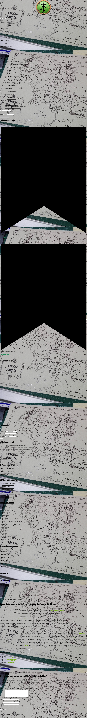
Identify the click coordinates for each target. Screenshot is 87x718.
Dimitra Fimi (4, 555)
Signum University (6, 524)
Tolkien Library (5, 534)
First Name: (2, 433)
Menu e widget (2, 18)
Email (1, 702)
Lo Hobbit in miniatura (11, 99)
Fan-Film (9, 70)
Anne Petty (4, 549)
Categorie (2, 112)
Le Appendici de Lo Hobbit (14, 77)
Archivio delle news (18, 672)
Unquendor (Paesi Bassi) (7, 497)
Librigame (7, 93)
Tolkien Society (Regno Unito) (8, 494)
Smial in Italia (9, 68)
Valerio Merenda (8, 453)
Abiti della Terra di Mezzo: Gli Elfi (13, 84)
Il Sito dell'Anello (5, 516)
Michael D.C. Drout (6, 564)
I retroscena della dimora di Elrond (16, 79)
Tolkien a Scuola (8, 56)
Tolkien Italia (4, 533)
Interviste (7, 55)
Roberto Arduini (12, 672)
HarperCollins (5, 515)
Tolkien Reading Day (9, 34)
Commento (2, 697)
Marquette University (6, 522)
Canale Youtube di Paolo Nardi (8, 510)
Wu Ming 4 (42, 672)
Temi (3, 58)
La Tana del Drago (5, 38)
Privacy (1, 717)
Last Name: (2, 436)
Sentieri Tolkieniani (6, 491)
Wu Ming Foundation (6, 540)
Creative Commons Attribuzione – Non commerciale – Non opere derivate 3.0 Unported (40, 597)
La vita (6, 43)
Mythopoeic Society (6, 486)
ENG (3, 102)
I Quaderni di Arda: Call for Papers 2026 (12, 103)
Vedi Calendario (3, 358)
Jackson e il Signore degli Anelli (13, 61)
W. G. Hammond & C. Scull (7, 567)
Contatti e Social (8, 25)
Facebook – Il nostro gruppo (7, 469)
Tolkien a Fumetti (8, 87)
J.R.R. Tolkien (5, 41)
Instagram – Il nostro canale (7, 473)
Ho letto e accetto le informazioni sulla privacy (10, 428)
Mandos (3, 519)
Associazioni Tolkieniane (12, 67)
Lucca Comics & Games (9, 35)
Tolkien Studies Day (8, 32)
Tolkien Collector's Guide (7, 528)
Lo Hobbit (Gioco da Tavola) (12, 97)
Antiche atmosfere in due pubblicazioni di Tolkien (18, 445)
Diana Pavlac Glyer (6, 554)
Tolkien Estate (5, 530)
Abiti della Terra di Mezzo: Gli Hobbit (14, 82)
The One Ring (9, 96)
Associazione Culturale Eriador (8, 483)
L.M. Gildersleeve (5, 563)
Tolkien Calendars (8, 88)
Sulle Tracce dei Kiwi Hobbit (14, 71)
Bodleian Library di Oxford (7, 507)
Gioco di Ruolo (7, 94)
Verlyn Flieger (5, 566)
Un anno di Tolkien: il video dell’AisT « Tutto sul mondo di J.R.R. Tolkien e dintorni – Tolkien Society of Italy (42, 680)
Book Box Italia (8, 449)
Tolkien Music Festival (6, 536)
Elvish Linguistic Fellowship (7, 513)
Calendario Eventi (5, 100)
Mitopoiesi (7, 31)
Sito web (1, 704)
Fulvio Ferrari (36, 672)
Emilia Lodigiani (30, 672)
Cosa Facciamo (5, 28)
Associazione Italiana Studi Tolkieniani (79, 15)
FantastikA (7, 29)
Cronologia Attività (8, 37)
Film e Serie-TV (8, 59)
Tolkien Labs (7, 50)
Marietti (3, 521)
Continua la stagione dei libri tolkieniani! (18, 453)
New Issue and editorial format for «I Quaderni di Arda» (15, 106)
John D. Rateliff (5, 560)
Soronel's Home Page (6, 525)
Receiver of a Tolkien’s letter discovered (12, 108)
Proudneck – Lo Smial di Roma (8, 488)
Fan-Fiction (9, 73)
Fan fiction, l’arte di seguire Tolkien (16, 74)
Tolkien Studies (5, 537)
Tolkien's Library (5, 539)
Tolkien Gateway (5, 531)
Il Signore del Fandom (11, 85)
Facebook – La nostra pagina (8, 471)
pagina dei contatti (10, 599)
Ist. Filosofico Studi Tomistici (8, 485)
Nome (1, 699)
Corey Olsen (4, 551)
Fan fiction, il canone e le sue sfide (16, 76)
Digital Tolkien (5, 512)
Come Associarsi (8, 26)
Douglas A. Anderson (6, 557)
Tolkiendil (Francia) (6, 495)
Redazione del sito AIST (9, 23)
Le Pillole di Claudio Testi (9, 53)
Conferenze (25, 672)
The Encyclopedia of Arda (7, 527)
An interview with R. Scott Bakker (11, 105)
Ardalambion (4, 506)
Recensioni (7, 52)
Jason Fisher (5, 558)
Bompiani (4, 509)
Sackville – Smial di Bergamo (7, 489)
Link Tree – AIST (5, 474)
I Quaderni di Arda (5, 40)
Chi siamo (4, 22)
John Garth (4, 561)
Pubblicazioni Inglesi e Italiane (11, 44)
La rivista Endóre (5, 518)
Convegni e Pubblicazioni (10, 49)
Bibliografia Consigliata (7, 46)
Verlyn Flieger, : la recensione (20, 449)
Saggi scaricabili (8, 47)
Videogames (7, 90)
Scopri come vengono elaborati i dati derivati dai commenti (30, 711)
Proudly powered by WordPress (9, 717)
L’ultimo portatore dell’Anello (15, 81)
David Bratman (5, 552)
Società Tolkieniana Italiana (7, 492)
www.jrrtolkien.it (3, 584)
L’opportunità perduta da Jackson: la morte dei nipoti (17, 64)
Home (3, 20)
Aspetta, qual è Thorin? (11, 62)
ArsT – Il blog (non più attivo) (7, 468)
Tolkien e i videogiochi (11, 91)
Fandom (6, 65)
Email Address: (3, 431)
